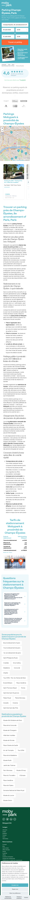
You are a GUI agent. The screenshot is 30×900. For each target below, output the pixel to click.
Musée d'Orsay (21, 770)
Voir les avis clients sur (15, 80)
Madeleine (6, 668)
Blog (3, 846)
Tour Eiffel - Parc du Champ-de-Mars (14, 678)
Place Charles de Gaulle (10, 745)
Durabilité (4, 853)
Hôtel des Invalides (9, 735)
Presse (4, 851)
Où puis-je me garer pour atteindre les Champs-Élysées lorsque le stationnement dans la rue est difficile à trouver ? (13, 596)
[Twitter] (7, 819)
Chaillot (5, 673)
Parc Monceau (7, 770)
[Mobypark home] (7, 4)
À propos (4, 844)
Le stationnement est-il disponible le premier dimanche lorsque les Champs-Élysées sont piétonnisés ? (11, 612)
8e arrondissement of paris (11, 643)
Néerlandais (5, 838)
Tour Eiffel (21, 750)
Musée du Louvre (8, 795)
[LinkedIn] (11, 819)
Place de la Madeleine (10, 755)
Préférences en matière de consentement (12, 860)
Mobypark (4, 64)
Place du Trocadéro (9, 775)
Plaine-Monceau (20, 698)
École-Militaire (7, 683)
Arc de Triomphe (8, 750)
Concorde (17, 668)
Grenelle (5, 703)
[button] (15, 143)
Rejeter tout (15, 889)
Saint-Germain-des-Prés (10, 708)
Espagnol (4, 833)
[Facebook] (3, 819)
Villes (9, 64)
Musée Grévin (7, 800)
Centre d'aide (5, 848)
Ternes (23, 688)
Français (4, 835)
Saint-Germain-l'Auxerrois (11, 693)
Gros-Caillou (17, 663)
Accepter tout (15, 885)
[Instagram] (15, 819)
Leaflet (13, 160)
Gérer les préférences (15, 893)
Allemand (4, 830)
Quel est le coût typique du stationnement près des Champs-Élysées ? (12, 604)
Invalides (6, 663)
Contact (26, 897)
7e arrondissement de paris (11, 648)
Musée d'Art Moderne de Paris (12, 720)
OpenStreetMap (20, 160)
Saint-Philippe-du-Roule (10, 658)
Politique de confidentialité (8, 858)
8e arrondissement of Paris (8, 65)
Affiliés (4, 855)
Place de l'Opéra (8, 785)
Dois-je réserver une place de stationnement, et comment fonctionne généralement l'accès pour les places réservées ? (13, 621)
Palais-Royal (7, 698)
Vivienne (15, 703)
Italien (3, 837)
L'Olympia (22, 775)
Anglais (4, 831)
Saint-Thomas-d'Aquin (10, 688)
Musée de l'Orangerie (9, 730)
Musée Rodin (7, 760)
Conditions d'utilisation (7, 856)
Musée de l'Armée (8, 740)
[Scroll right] (28, 182)
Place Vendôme (21, 683)
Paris (13, 64)
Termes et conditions (19, 897)
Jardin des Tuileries (9, 765)
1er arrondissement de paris (12, 653)
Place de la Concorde (9, 725)
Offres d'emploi (6, 849)
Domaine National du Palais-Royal (13, 790)
